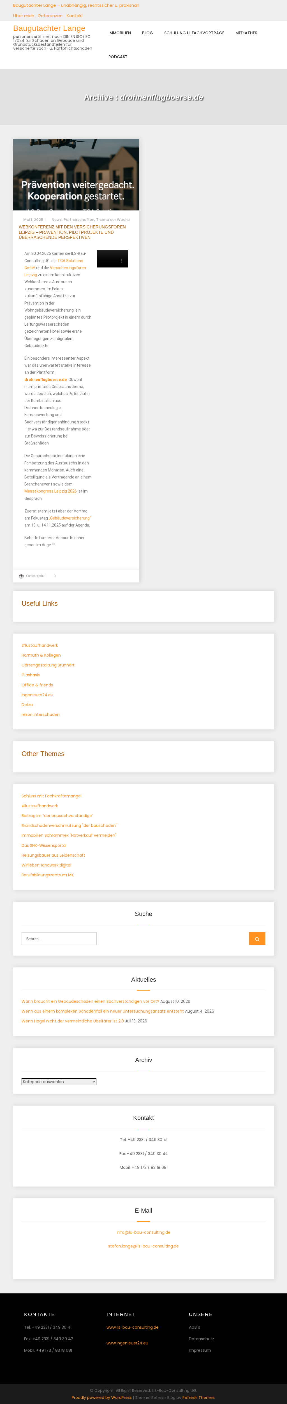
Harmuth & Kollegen (41, 655)
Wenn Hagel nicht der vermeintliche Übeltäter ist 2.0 (73, 1021)
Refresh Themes (198, 1397)
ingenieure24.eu (37, 695)
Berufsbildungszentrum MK (48, 875)
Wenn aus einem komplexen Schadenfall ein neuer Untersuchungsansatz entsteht (103, 1011)
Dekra (27, 704)
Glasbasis (31, 675)
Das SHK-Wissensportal (44, 845)
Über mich (23, 16)
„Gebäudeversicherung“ (70, 518)
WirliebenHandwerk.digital (46, 865)
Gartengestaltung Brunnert (48, 665)
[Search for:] (59, 938)
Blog (147, 33)
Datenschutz (201, 1339)
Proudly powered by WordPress (102, 1397)
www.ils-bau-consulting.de (133, 1327)
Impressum (200, 1350)
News (57, 219)
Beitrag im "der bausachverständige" (57, 815)
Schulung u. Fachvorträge (194, 33)
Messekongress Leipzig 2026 (50, 491)
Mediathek (246, 33)
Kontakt (75, 16)
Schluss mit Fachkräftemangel (52, 796)
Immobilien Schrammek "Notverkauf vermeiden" (69, 835)
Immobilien (119, 33)
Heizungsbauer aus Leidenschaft (53, 855)
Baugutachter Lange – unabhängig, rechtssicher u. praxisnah (76, 5)
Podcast (118, 57)
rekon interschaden (41, 714)
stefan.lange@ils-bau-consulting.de (143, 1246)
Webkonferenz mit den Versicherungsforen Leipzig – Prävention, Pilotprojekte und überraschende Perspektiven (72, 232)
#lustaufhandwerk (40, 645)
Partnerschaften (79, 219)
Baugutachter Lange (49, 28)
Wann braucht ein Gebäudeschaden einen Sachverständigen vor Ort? (90, 1001)
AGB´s (194, 1327)
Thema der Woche (113, 219)
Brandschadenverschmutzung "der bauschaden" (69, 825)
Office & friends (37, 685)
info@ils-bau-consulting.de (143, 1232)
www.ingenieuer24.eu (127, 1343)
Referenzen (50, 16)
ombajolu (35, 576)
